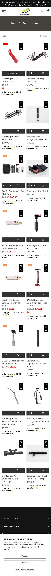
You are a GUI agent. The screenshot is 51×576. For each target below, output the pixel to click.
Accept (25, 556)
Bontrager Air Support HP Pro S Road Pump (11, 421)
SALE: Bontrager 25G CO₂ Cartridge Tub (12, 303)
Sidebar (46, 36)
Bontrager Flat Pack (37, 191)
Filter (6, 36)
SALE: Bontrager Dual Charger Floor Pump (36, 303)
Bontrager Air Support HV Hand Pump (36, 364)
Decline (24, 563)
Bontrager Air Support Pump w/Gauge (10, 479)
